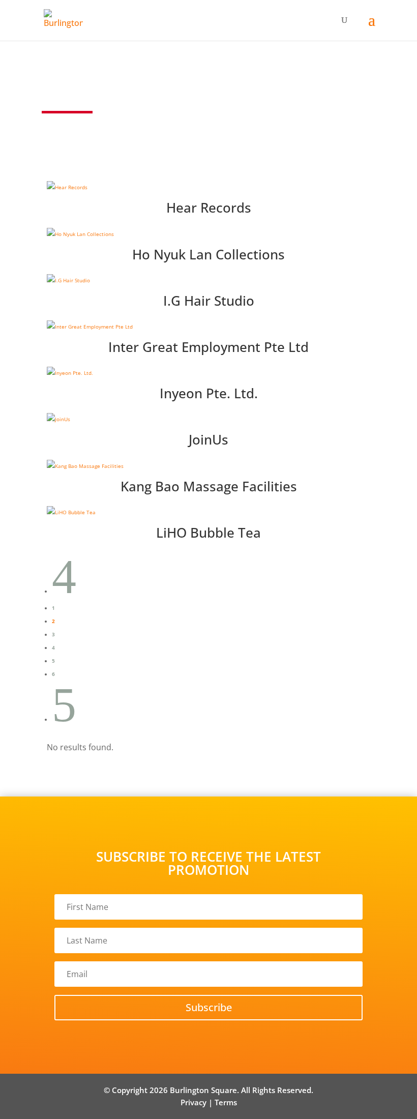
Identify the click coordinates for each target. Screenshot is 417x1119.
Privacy (193, 1102)
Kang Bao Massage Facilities (209, 486)
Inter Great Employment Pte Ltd (208, 347)
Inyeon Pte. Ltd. (209, 393)
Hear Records (208, 207)
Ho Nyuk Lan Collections (208, 254)
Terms (226, 1102)
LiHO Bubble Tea (208, 532)
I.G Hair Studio (208, 300)
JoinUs (208, 439)
